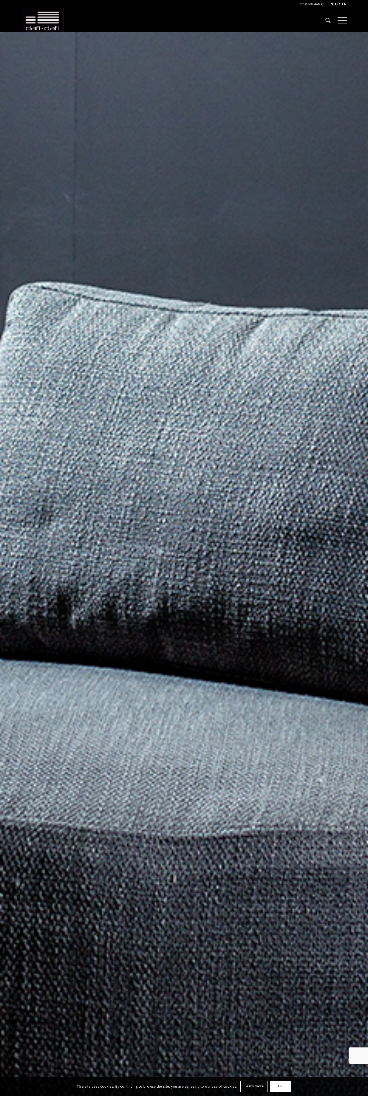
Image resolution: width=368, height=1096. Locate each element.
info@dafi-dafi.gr (311, 4)
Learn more (254, 1086)
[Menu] (340, 20)
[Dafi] (42, 20)
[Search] (328, 20)
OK (280, 1086)
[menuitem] (310, 4)
